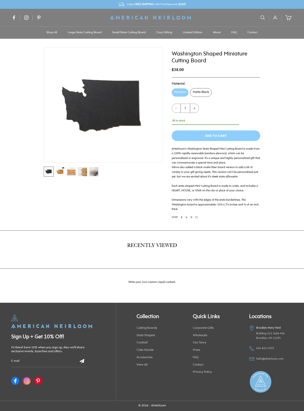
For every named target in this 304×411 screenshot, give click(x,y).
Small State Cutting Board (129, 32)
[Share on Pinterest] (191, 217)
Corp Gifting (164, 32)
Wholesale (200, 335)
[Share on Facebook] (181, 217)
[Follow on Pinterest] (39, 17)
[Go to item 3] (71, 172)
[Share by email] (196, 217)
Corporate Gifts (203, 328)
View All (142, 364)
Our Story (199, 342)
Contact (252, 32)
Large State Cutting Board (85, 32)
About (217, 32)
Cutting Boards (147, 328)
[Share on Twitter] (186, 217)
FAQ (234, 32)
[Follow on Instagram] (26, 17)
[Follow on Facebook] (14, 17)
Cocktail (142, 342)
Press (196, 350)
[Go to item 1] (49, 172)
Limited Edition (192, 32)
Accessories (145, 357)
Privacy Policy (202, 372)
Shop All (51, 32)
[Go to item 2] (60, 172)
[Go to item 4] (82, 172)
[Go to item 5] (94, 172)
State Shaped (146, 335)
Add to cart (216, 135)
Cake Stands (145, 350)
